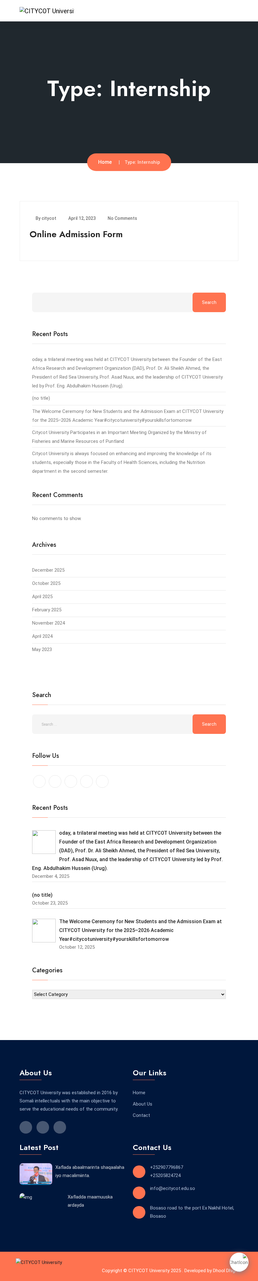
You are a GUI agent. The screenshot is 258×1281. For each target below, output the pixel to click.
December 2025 (48, 570)
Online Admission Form (76, 234)
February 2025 (46, 610)
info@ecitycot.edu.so (172, 1188)
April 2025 (42, 596)
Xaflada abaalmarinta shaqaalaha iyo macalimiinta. (89, 1171)
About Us (142, 1104)
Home (105, 162)
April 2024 (42, 636)
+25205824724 (165, 1175)
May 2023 (42, 649)
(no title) (41, 398)
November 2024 (48, 623)
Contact (141, 1115)
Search (209, 302)
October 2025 (46, 583)
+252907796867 (166, 1167)
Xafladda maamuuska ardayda (90, 1201)
